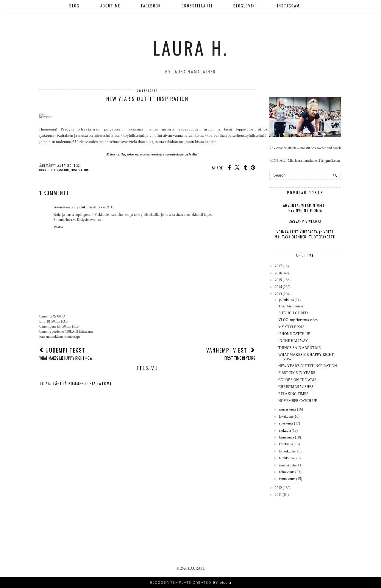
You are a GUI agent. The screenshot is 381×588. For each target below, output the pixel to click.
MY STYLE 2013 (291, 327)
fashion (63, 170)
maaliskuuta (287, 465)
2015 (278, 280)
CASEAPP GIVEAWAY (305, 221)
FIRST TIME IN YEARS (296, 373)
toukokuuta (287, 451)
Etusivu (147, 368)
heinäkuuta (286, 437)
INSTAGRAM (288, 6)
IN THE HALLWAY (293, 341)
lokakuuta (286, 416)
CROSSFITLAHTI (197, 6)
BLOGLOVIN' (244, 6)
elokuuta (285, 430)
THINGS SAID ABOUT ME (299, 348)
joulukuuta (286, 300)
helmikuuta (286, 472)
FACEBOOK (151, 6)
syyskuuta (286, 423)
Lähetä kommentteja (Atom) (82, 383)
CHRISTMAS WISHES (295, 387)
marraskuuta (287, 409)
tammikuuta (287, 479)
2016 (278, 273)
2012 (278, 488)
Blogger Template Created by (190, 582)
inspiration (80, 170)
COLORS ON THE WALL (297, 380)
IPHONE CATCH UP (294, 334)
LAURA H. (190, 47)
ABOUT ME (110, 6)
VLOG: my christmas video (298, 320)
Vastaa (58, 227)
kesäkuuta (286, 444)
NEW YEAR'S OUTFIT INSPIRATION (307, 366)
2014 (278, 287)
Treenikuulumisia (290, 306)
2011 (278, 495)
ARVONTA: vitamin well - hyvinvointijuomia (305, 208)
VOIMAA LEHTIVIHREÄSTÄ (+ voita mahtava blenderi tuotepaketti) (305, 234)
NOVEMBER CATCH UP (297, 401)
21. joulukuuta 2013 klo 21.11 (92, 207)
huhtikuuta (286, 458)
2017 (278, 266)
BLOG (74, 6)
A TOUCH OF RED (293, 313)
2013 (278, 294)
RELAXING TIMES (293, 394)
